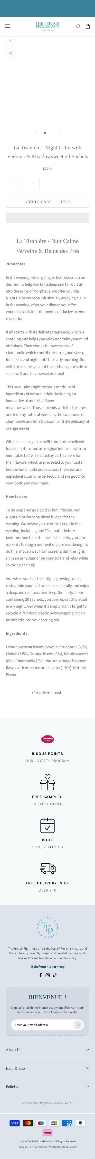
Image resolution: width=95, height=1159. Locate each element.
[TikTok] (55, 974)
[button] (47, 218)
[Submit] (78, 1024)
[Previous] (36, 133)
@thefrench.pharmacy (47, 966)
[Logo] (47, 27)
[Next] (59, 133)
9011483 (69, 1103)
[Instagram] (48, 974)
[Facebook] (40, 974)
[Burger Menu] (7, 26)
